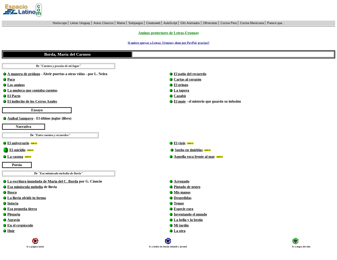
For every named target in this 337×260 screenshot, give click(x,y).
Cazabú (180, 96)
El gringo (181, 85)
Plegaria (13, 214)
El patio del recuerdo (190, 74)
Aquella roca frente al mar (194, 157)
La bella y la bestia (188, 220)
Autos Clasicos (104, 23)
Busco (12, 192)
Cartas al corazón (187, 79)
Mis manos (182, 192)
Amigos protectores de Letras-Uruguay (168, 33)
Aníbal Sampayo (20, 118)
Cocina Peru (229, 23)
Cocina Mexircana (252, 23)
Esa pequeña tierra (22, 209)
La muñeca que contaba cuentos (32, 90)
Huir (11, 231)
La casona (15, 157)
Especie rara (183, 209)
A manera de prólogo (23, 74)
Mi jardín (181, 225)
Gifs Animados (190, 23)
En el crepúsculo (20, 225)
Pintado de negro (187, 187)
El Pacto (13, 96)
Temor (179, 203)
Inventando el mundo (190, 214)
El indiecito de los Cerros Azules (32, 101)
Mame (121, 23)
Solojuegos (135, 23)
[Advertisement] (191, 10)
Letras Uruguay (80, 23)
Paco (11, 79)
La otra (179, 231)
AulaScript (170, 23)
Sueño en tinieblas (189, 150)
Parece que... (276, 23)
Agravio (13, 220)
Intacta (12, 203)
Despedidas (182, 198)
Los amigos (16, 85)
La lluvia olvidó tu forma (26, 198)
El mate (180, 101)
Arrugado (181, 181)
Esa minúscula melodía (25, 187)
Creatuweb (153, 23)
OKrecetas (210, 23)
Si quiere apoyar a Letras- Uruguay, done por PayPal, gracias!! (168, 42)
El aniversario (18, 143)
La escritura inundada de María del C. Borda (42, 181)
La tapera (181, 90)
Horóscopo (60, 23)
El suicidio (17, 150)
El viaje (179, 143)
